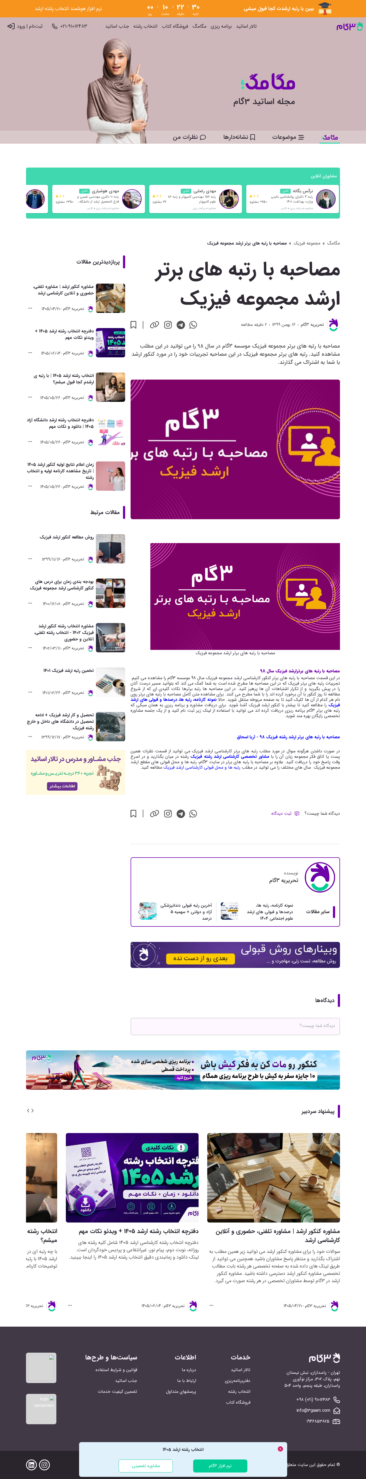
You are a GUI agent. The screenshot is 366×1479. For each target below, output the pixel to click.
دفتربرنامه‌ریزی (237, 1380)
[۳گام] (350, 26)
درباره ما (189, 1369)
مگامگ (199, 26)
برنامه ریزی (221, 26)
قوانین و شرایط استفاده (116, 1369)
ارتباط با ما (186, 1380)
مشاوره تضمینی (146, 1465)
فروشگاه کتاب (175, 26)
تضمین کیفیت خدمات (117, 1391)
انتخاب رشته (145, 26)
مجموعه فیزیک (306, 243)
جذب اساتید (117, 26)
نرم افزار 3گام (220, 1465)
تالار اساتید (246, 26)
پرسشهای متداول (181, 1391)
